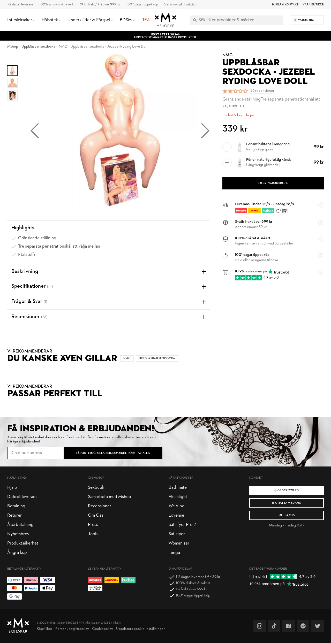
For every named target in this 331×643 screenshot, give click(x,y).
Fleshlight (178, 497)
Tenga (174, 552)
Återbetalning (20, 525)
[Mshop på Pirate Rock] (303, 626)
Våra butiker (313, 4)
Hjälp (12, 487)
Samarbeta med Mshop (109, 497)
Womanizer (179, 543)
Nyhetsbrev (18, 534)
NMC (63, 47)
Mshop (12, 47)
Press (93, 525)
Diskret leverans (22, 497)
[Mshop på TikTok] (274, 626)
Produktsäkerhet (22, 543)
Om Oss (95, 515)
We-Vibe (176, 506)
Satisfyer (177, 534)
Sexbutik (96, 487)
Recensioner (99, 506)
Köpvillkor (44, 629)
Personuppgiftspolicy (72, 629)
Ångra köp (17, 552)
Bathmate (178, 487)
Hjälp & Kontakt (285, 4)
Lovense (176, 515)
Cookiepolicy (102, 629)
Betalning (16, 506)
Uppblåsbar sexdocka (38, 47)
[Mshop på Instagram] (259, 626)
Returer (14, 515)
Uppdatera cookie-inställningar (140, 629)
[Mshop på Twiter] (317, 626)
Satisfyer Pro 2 (182, 525)
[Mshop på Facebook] (288, 626)
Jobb (93, 534)
